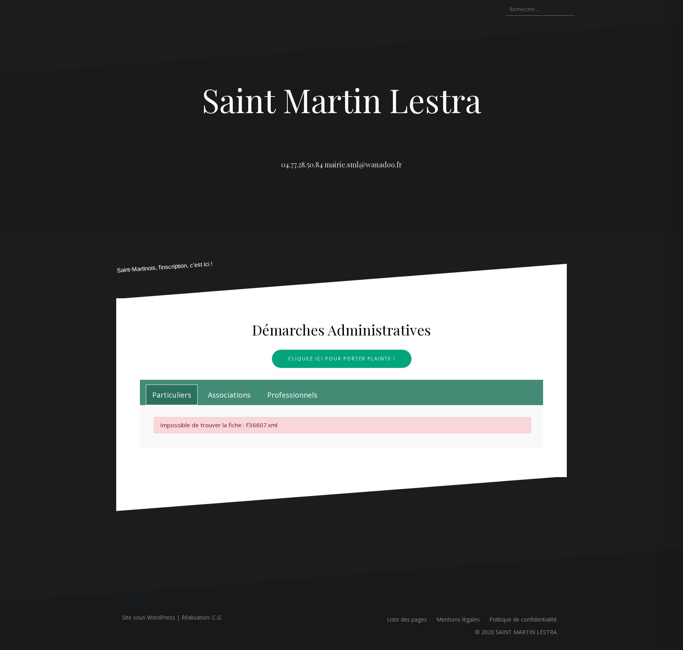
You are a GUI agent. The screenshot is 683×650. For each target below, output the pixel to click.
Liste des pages (407, 619)
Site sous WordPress (148, 617)
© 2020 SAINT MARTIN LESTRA (516, 632)
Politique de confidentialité (523, 619)
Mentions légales (458, 619)
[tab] (172, 395)
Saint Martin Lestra (341, 99)
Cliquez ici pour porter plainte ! (341, 358)
